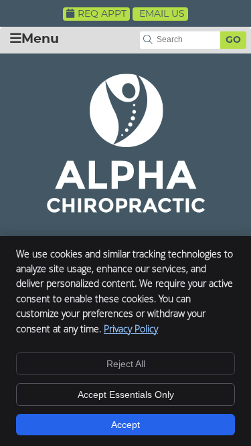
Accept (125, 424)
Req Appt (102, 14)
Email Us (162, 14)
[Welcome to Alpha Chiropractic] (126, 208)
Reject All (125, 363)
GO (233, 40)
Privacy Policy (131, 328)
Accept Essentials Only (126, 394)
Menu (40, 39)
